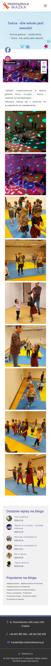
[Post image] (9, 518)
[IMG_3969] (25, 260)
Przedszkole (27, 593)
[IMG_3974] (25, 475)
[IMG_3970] (25, 303)
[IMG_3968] (25, 217)
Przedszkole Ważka (29, 596)
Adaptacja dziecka (13, 583)
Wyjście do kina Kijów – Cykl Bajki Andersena (28, 526)
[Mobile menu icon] (45, 6)
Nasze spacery (20, 554)
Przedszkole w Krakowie (15, 599)
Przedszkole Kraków (14, 596)
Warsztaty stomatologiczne (25, 537)
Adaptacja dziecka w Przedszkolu (18, 586)
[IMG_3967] (25, 174)
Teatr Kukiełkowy (21, 517)
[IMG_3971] (25, 346)
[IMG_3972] (25, 389)
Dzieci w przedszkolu (14, 593)
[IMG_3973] (25, 432)
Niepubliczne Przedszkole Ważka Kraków (29, 658)
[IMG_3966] (25, 131)
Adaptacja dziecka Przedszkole (31, 583)
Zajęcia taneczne (21, 563)
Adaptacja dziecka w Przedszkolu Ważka (21, 590)
